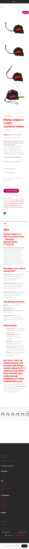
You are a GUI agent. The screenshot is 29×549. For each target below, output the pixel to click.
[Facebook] (13, 2)
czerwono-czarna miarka (8, 201)
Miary (10, 198)
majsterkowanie (21, 201)
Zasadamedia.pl (14, 532)
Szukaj (24, 546)
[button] (2, 415)
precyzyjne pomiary (13, 207)
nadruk (16, 203)
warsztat (5, 209)
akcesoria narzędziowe (15, 200)
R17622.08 (19, 207)
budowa (22, 200)
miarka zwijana (12, 203)
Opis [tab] (5, 223)
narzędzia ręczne (12, 205)
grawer (15, 201)
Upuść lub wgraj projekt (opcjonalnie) (12, 161)
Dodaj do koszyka (12, 190)
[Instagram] (16, 2)
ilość (4, 181)
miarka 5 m (5, 203)
